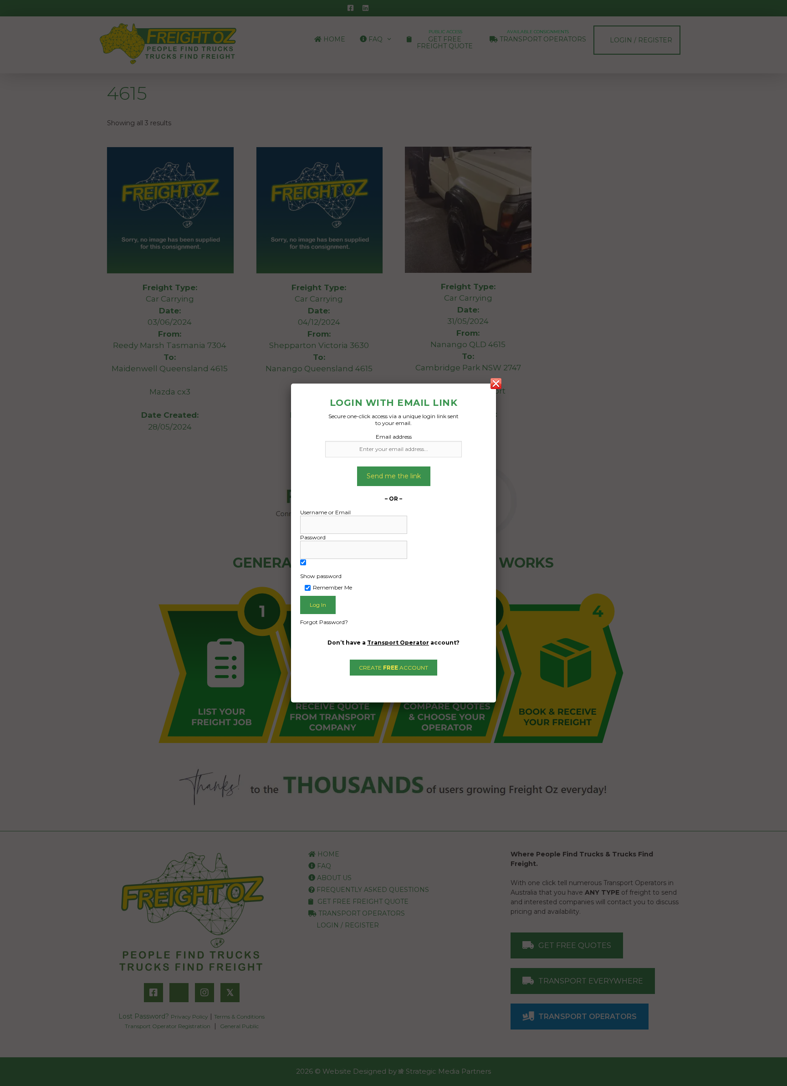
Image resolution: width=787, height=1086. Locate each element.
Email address (394, 436)
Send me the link (394, 476)
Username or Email (325, 512)
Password (313, 537)
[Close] (496, 383)
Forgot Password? (324, 622)
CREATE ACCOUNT (393, 667)
